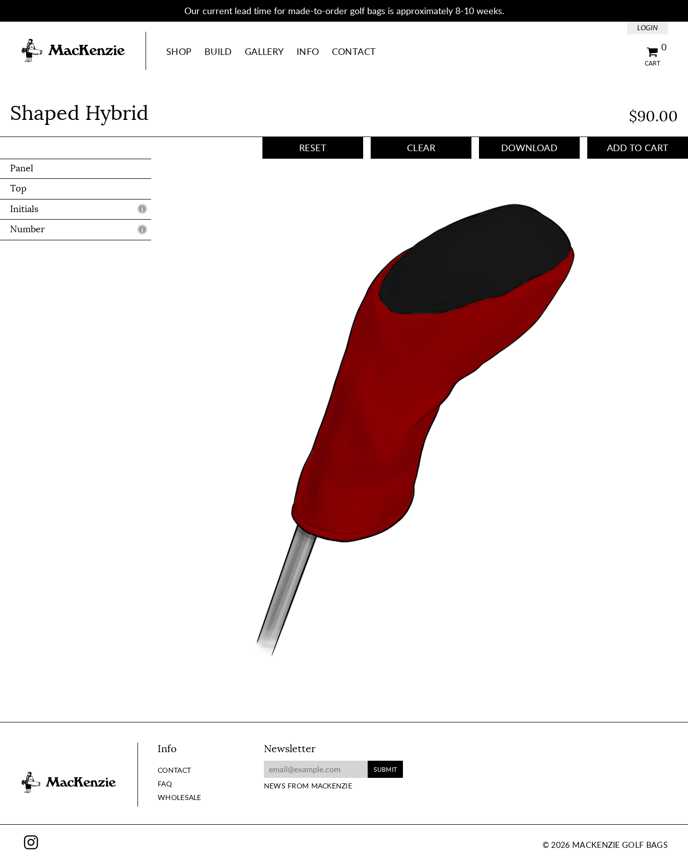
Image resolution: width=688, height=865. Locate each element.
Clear (421, 148)
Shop (178, 51)
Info (308, 51)
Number (27, 229)
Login (647, 27)
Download (529, 148)
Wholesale (179, 797)
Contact (354, 51)
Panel (21, 168)
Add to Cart (638, 148)
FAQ (165, 783)
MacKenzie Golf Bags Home (73, 51)
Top (18, 188)
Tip (142, 209)
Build (218, 51)
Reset (312, 148)
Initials (24, 209)
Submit (385, 769)
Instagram (31, 842)
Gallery (264, 51)
